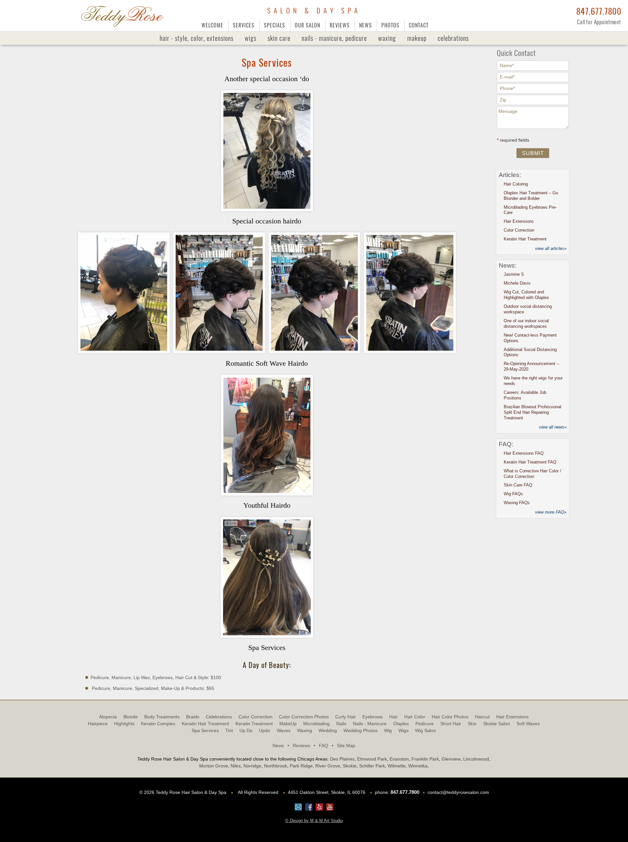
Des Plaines (342, 759)
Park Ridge (301, 765)
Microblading (316, 723)
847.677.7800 (598, 11)
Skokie (350, 765)
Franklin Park (425, 759)
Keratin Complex (158, 723)
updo (264, 730)
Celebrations (453, 38)
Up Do (246, 730)
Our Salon (307, 25)
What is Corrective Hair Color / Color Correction (532, 473)
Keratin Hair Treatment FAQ (530, 462)
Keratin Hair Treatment (525, 239)
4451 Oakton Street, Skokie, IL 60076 (326, 792)
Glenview (451, 759)
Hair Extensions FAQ (524, 453)
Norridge (252, 765)
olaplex (401, 723)
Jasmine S (514, 274)
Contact (418, 25)
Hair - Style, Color (197, 38)
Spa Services (205, 730)
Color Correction (519, 230)
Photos (390, 25)
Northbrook (275, 765)
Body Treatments (162, 716)
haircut (482, 716)
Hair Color (414, 716)
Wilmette (397, 765)
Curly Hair (345, 716)
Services (243, 25)
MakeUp (417, 38)
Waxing (387, 38)
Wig (388, 730)
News (365, 25)
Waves (283, 730)
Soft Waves (528, 723)
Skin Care (279, 38)
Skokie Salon (496, 723)
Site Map (346, 745)
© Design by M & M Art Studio (314, 820)
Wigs (250, 38)
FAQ (326, 745)
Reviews (340, 25)
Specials (274, 25)
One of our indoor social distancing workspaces (526, 323)
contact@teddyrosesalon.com (458, 792)
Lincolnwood (476, 759)
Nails (334, 38)
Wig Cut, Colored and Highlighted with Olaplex (526, 294)
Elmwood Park (372, 759)
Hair (393, 716)
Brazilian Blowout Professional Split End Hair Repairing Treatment (532, 412)
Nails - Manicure (370, 723)
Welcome (212, 25)
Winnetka (417, 765)
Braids (192, 716)
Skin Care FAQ (518, 484)
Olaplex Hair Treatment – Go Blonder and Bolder (531, 195)
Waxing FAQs (517, 502)
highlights (124, 723)
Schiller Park (372, 765)
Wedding (328, 730)
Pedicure (424, 723)
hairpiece (98, 723)
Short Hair (450, 723)
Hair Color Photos (450, 716)
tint (229, 730)
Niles (236, 765)
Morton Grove (213, 765)
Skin (472, 723)
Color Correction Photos (304, 716)
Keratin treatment (254, 723)
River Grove (327, 765)
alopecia (108, 716)
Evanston (399, 759)
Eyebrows (372, 716)
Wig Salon (425, 730)
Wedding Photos (360, 730)
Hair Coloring (516, 184)
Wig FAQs (513, 493)
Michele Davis (517, 283)
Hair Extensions (519, 221)
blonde (130, 716)
